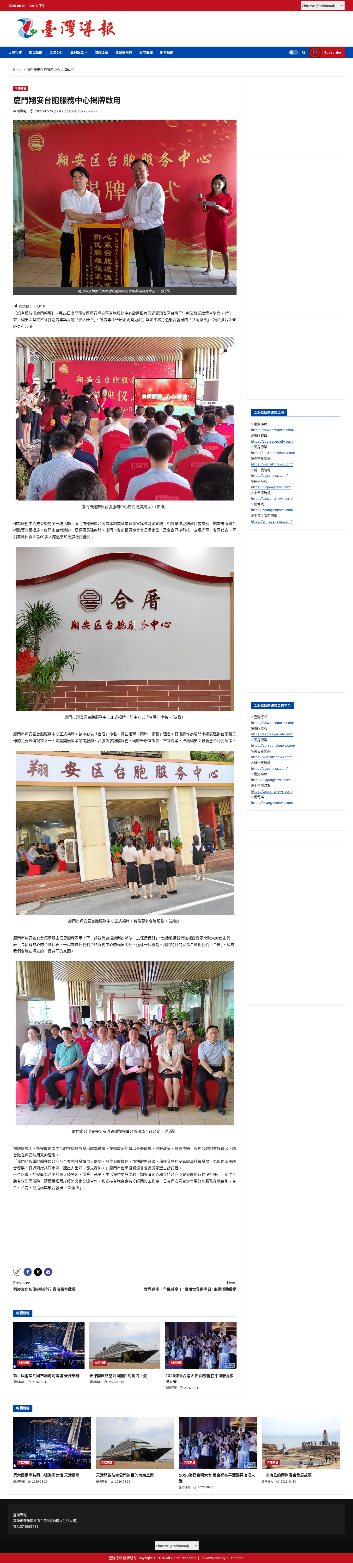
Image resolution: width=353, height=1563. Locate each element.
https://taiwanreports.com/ (272, 429)
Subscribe (332, 52)
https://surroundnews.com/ (273, 452)
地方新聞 (166, 52)
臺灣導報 (20, 111)
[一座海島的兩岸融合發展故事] (301, 1443)
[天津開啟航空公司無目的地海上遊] (125, 1345)
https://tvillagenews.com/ (271, 521)
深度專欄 (146, 52)
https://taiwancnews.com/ (271, 498)
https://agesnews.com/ (269, 475)
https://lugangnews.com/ (271, 487)
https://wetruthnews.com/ (272, 464)
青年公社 (56, 52)
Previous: (44, 1286)
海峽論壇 (101, 52)
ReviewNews (211, 1558)
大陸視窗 (15, 52)
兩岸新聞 (36, 52)
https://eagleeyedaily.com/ (272, 441)
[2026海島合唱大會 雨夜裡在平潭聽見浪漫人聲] (201, 1345)
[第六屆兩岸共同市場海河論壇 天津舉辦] (49, 1345)
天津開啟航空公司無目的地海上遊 (118, 1375)
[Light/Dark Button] (293, 52)
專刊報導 (77, 52)
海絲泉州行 (123, 52)
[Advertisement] (125, 1230)
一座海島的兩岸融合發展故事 (287, 1475)
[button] (303, 52)
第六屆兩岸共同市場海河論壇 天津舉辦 (46, 1375)
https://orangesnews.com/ (272, 509)
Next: (190, 1286)
